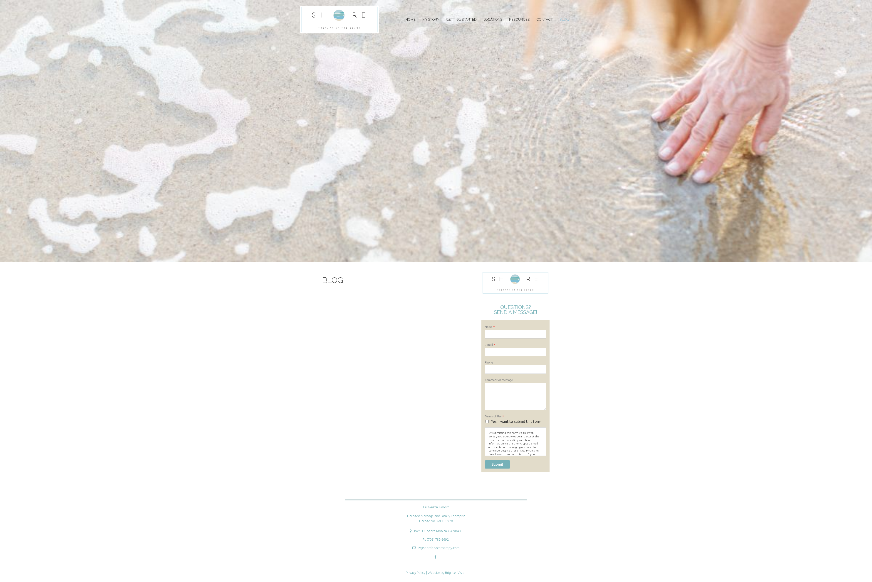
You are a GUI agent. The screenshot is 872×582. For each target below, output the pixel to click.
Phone (489, 362)
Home (411, 20)
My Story (430, 20)
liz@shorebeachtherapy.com (438, 548)
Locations (492, 20)
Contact (544, 20)
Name (490, 327)
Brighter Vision (455, 572)
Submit (497, 464)
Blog (564, 20)
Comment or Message (499, 380)
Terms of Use (494, 416)
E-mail (490, 344)
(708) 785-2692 (438, 539)
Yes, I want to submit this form (516, 421)
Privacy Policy (415, 572)
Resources (519, 20)
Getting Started (461, 20)
